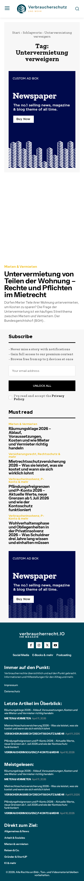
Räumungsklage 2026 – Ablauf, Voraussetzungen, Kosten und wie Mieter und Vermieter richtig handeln (30, 438)
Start (16, 33)
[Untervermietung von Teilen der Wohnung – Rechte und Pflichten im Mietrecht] (42, 218)
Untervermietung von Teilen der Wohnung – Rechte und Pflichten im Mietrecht (40, 284)
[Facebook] (31, 645)
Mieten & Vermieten (20, 266)
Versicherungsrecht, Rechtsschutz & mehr (34, 455)
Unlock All (42, 386)
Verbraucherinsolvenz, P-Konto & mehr (26, 480)
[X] (47, 645)
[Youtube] (55, 645)
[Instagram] (39, 645)
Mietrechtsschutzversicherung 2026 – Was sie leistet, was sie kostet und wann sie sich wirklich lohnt (37, 467)
